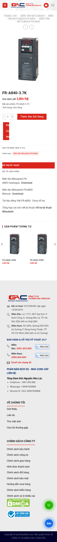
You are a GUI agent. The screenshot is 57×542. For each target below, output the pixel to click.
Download (26, 182)
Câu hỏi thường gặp (17, 427)
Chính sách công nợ (17, 454)
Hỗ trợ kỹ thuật (11, 165)
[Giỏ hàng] (46, 5)
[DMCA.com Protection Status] (18, 502)
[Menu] (53, 5)
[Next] (54, 250)
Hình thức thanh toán (18, 466)
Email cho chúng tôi (21, 362)
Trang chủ (10, 15)
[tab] (28, 165)
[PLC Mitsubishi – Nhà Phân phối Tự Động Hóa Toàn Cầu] (25, 5)
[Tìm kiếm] (5, 5)
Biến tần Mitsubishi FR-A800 (30, 17)
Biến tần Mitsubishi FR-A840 (33, 20)
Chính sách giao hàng (18, 460)
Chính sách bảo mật (17, 478)
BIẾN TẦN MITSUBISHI (33, 15)
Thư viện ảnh (14, 421)
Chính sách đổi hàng (18, 472)
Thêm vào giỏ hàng (31, 116)
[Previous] (2, 250)
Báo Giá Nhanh (7, 131)
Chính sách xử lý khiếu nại (21, 495)
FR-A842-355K (37, 260)
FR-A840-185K (9, 260)
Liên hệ (11, 415)
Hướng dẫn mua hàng (18, 484)
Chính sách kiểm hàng (19, 490)
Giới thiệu (12, 409)
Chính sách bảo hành (18, 449)
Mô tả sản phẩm (10, 171)
